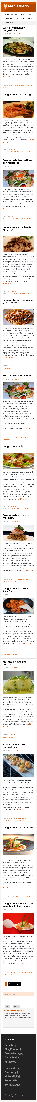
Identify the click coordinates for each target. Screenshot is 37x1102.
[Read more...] (7, 76)
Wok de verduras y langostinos (14, 29)
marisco (21, 896)
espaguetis (25, 367)
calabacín (14, 819)
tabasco (14, 654)
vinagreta (28, 896)
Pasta (12, 365)
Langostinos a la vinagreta (18, 827)
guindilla (22, 151)
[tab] (6, 1006)
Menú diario (18, 6)
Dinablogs (20, 1095)
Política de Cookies (25, 1097)
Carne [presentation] (7, 1006)
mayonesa (28, 218)
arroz (19, 579)
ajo (12, 151)
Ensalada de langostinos (17, 375)
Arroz (12, 578)
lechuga (22, 218)
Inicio (3, 22)
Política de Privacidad (12, 1097)
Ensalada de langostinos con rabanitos (17, 161)
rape (12, 820)
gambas (16, 151)
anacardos (14, 86)
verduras (6, 87)
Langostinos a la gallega (17, 94)
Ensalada (13, 216)
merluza (22, 736)
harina (13, 508)
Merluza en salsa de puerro (14, 663)
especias (21, 86)
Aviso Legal (28, 1095)
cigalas (19, 367)
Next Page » (16, 984)
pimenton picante (24, 653)
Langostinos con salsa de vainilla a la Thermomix (18, 904)
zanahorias (6, 439)
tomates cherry (19, 820)
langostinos (28, 86)
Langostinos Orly (13, 446)
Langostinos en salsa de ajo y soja (17, 228)
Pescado (13, 149)
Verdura (13, 84)
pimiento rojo (7, 654)
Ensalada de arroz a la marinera (16, 516)
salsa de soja (26, 293)
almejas (13, 367)
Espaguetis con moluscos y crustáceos (18, 301)
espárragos (24, 579)
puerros (10, 737)
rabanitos (6, 220)
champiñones (15, 437)
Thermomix (11, 974)
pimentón (6, 153)
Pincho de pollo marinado (14, 1010)
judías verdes (15, 972)
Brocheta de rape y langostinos (14, 745)
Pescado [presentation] (16, 1006)
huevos (18, 508)
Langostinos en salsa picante (15, 589)
